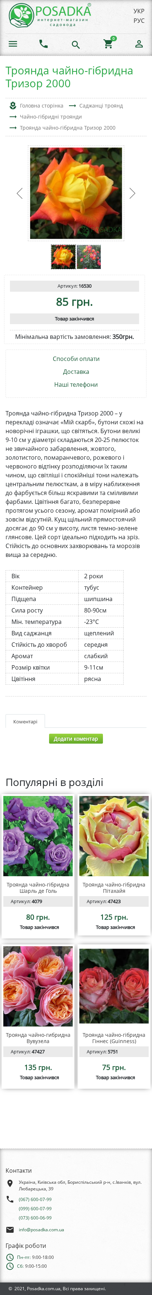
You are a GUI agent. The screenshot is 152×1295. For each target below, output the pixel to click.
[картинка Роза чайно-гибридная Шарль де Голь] (38, 836)
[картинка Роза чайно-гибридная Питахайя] (114, 836)
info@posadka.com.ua (41, 1229)
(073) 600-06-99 (35, 1218)
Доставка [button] (76, 371)
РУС (139, 21)
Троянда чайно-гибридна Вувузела (38, 1038)
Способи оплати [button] (76, 358)
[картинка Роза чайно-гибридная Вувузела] (38, 986)
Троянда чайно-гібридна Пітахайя (114, 887)
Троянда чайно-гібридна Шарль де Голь (38, 887)
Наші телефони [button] (76, 384)
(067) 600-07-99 (35, 1199)
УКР (139, 11)
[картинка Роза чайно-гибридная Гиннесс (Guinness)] (114, 986)
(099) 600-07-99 (35, 1208)
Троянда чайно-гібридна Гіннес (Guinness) (114, 1038)
